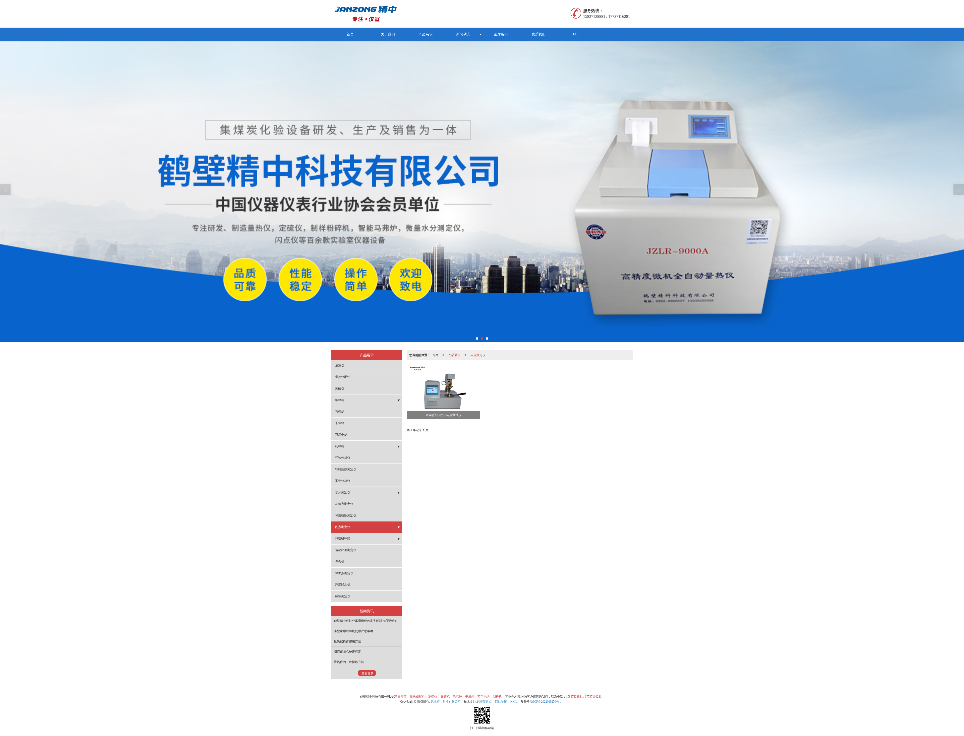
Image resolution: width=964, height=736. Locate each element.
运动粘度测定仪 (345, 550)
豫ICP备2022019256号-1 (546, 701)
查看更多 (368, 673)
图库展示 (501, 34)
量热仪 (339, 365)
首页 (350, 34)
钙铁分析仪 (342, 457)
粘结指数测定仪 (345, 469)
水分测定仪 (342, 492)
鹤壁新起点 (484, 701)
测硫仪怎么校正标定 (347, 651)
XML (513, 701)
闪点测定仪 (478, 355)
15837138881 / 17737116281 (583, 696)
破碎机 (339, 400)
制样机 (339, 446)
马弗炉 (339, 411)
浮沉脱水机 (342, 584)
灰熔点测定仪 (344, 504)
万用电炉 (341, 434)
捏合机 (339, 561)
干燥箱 (339, 423)
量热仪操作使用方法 (347, 641)
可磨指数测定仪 (345, 515)
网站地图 (501, 701)
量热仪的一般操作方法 (349, 662)
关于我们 (388, 34)
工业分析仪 (342, 481)
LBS (576, 34)
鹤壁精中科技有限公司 (446, 701)
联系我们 (538, 34)
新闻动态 (463, 34)
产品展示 (425, 34)
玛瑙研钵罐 (342, 538)
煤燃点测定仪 (344, 573)
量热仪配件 (342, 377)
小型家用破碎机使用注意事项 (353, 631)
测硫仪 (339, 388)
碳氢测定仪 (342, 596)
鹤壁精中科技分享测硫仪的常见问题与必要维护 (365, 621)
